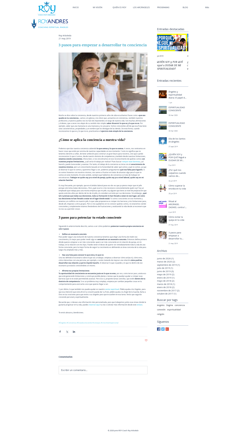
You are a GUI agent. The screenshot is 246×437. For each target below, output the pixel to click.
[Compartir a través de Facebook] (60, 331)
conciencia (180, 305)
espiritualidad (174, 309)
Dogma (169, 305)
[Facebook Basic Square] (158, 329)
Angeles (161, 305)
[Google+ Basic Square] (167, 329)
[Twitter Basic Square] (163, 329)
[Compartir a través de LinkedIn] (74, 331)
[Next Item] (184, 42)
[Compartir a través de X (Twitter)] (67, 331)
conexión (161, 309)
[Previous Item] (161, 42)
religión (160, 314)
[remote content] (103, 141)
